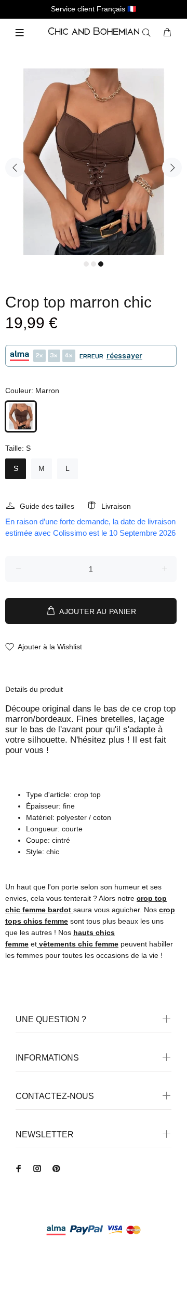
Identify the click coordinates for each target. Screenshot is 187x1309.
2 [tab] (93, 264)
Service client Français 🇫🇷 (93, 9)
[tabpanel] (93, 161)
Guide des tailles (47, 506)
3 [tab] (100, 264)
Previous (15, 167)
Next (172, 167)
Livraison (116, 506)
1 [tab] (86, 264)
